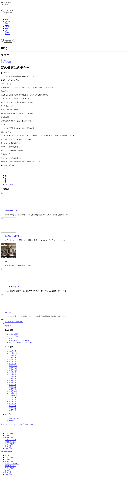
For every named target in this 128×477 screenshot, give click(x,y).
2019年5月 (12, 355)
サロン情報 (9, 433)
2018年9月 (12, 372)
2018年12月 (13, 366)
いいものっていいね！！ (12, 287)
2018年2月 (12, 387)
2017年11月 (13, 393)
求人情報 (8, 446)
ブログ (7, 470)
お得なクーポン (10, 442)
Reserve (7, 34)
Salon (6, 19)
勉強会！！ (8, 312)
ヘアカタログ (9, 438)
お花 (6, 261)
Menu (6, 25)
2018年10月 (13, 370)
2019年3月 (12, 359)
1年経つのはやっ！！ (11, 210)
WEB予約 (8, 448)
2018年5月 (12, 380)
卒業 (10, 338)
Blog (6, 30)
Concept (7, 21)
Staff (6, 28)
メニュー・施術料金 (12, 464)
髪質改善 (8, 326)
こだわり (8, 435)
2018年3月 (12, 385)
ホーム (7, 455)
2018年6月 (12, 378)
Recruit (7, 32)
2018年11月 (13, 368)
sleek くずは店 (9, 165)
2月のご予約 (13, 336)
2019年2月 (12, 361)
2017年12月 (13, 391)
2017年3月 (12, 410)
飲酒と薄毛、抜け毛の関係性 (19, 340)
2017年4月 (12, 408)
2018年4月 (12, 383)
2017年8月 (12, 399)
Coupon (7, 26)
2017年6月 (12, 404)
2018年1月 (12, 389)
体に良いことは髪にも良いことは (21, 342)
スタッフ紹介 (9, 444)
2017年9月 (12, 397)
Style (6, 23)
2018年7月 (12, 376)
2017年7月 (12, 401)
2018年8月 (12, 374)
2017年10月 (13, 395)
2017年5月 (12, 406)
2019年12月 (13, 353)
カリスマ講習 (13, 334)
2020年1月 (12, 351)
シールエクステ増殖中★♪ (14, 322)
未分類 (11, 420)
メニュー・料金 (10, 440)
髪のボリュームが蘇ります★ (13, 236)
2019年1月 (12, 364)
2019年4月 (12, 357)
